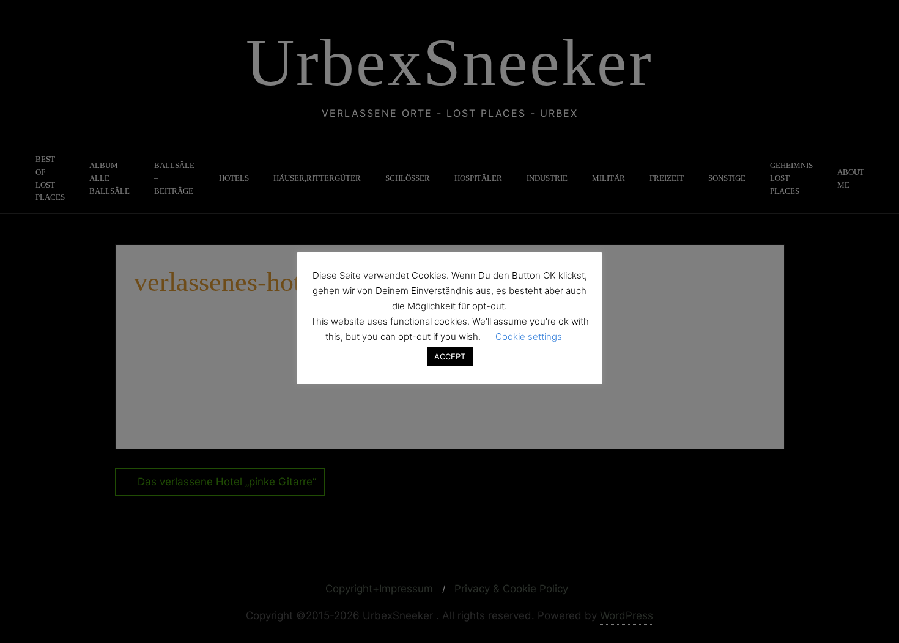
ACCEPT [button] (449, 356)
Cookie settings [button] (528, 336)
